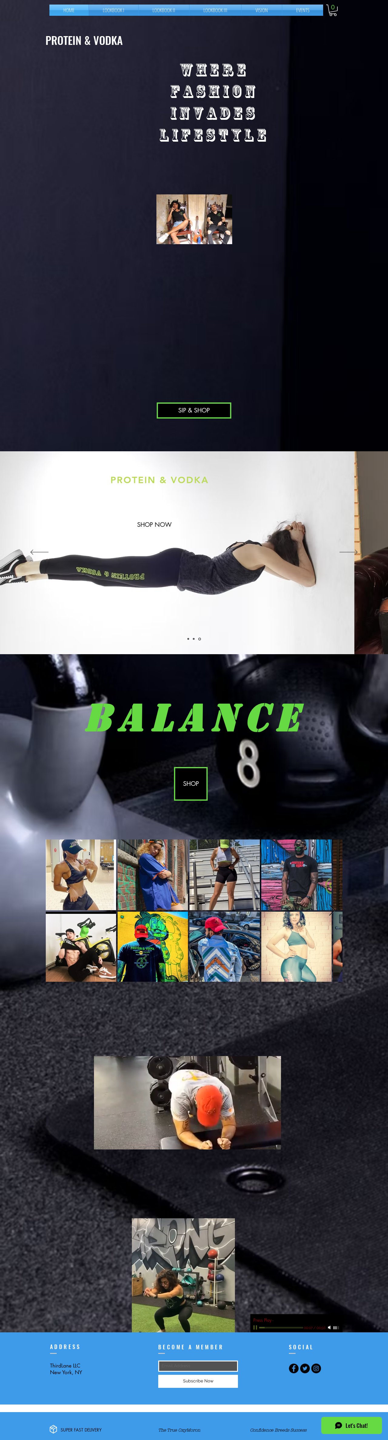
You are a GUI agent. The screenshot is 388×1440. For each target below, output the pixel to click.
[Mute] (330, 1327)
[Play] (255, 1327)
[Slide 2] (188, 639)
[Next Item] (332, 911)
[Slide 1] (194, 639)
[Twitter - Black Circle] (305, 1368)
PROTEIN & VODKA (85, 40)
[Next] (349, 553)
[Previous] (39, 553)
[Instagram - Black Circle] (316, 1368)
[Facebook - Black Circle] (294, 1368)
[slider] (336, 1327)
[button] (333, 10)
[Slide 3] (199, 639)
